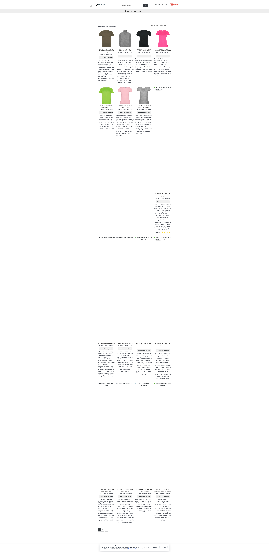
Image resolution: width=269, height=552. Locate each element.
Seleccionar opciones (107, 57)
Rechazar (155, 547)
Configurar (163, 547)
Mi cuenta (164, 4)
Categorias (157, 4)
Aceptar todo (146, 547)
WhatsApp (101, 5)
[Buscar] (145, 5)
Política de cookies (132, 548)
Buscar (135, 2)
